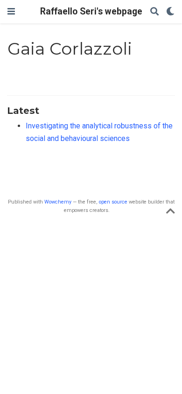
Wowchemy (57, 202)
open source (113, 202)
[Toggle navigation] (11, 11)
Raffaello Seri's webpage (91, 11)
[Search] (154, 12)
